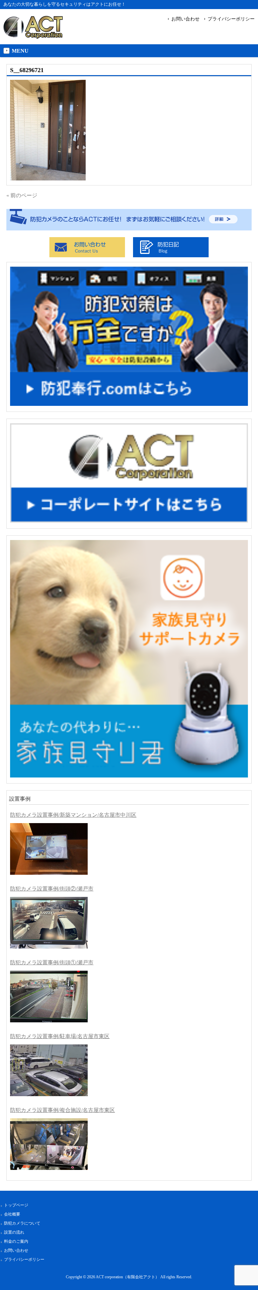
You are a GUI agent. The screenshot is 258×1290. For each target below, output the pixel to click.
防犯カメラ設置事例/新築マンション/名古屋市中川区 (73, 815)
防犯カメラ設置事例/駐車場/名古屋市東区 (60, 1036)
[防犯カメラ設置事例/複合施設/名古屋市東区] (49, 1144)
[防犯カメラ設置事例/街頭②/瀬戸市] (49, 923)
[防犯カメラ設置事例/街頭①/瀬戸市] (49, 996)
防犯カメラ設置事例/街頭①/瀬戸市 (51, 962)
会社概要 (12, 1214)
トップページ (16, 1205)
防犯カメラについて (22, 1223)
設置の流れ (14, 1232)
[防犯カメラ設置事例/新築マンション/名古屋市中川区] (49, 849)
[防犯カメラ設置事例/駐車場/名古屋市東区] (49, 1070)
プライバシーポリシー (231, 18)
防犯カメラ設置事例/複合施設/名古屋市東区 (62, 1110)
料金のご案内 (16, 1241)
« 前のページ (21, 195)
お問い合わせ (185, 18)
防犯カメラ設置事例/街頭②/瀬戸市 (51, 889)
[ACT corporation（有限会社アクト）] (33, 36)
